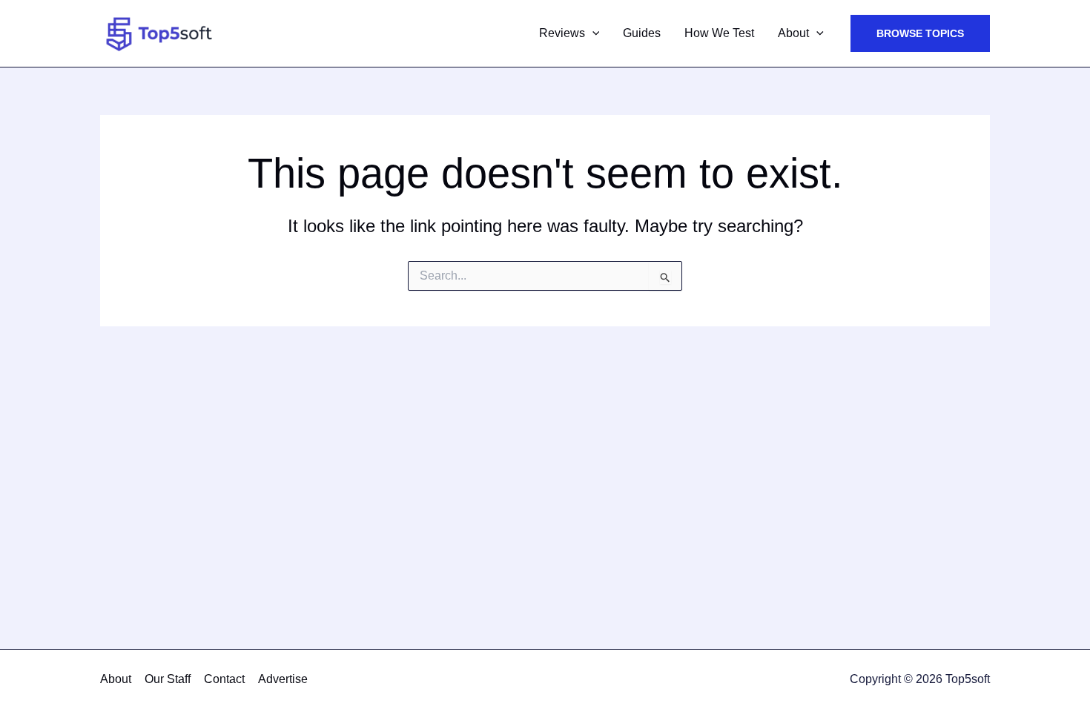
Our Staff (168, 679)
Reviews (562, 33)
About (793, 33)
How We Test (719, 33)
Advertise (283, 679)
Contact (224, 679)
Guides (642, 33)
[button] (592, 33)
